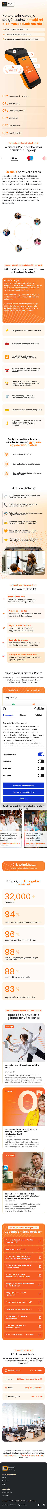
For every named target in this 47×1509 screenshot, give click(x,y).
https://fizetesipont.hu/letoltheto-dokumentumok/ (23, 1455)
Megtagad (23, 799)
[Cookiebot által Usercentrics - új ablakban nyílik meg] (34, 708)
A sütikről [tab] (38, 715)
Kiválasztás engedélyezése (23, 792)
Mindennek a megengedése (23, 785)
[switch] (41, 761)
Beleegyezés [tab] (8, 715)
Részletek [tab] (23, 715)
